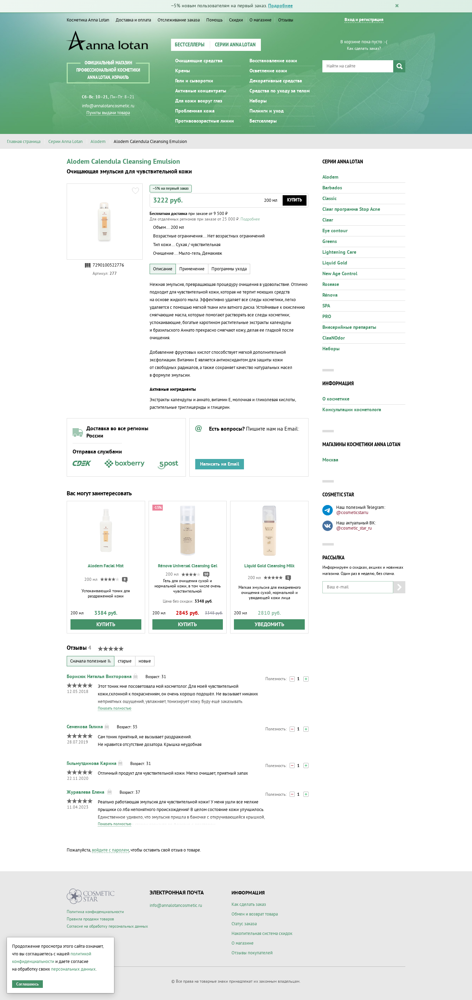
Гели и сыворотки (194, 81)
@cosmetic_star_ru (354, 528)
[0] (292, 679)
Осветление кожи (268, 71)
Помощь (214, 20)
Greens (329, 241)
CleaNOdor (333, 338)
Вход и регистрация (364, 19)
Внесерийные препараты (349, 327)
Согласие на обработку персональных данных (107, 926)
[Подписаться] (399, 587)
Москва (330, 460)
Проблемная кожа (195, 111)
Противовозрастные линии (204, 121)
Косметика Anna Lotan (88, 20)
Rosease (330, 284)
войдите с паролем (110, 850)
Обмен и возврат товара (255, 914)
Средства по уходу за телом (279, 91)
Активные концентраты (200, 91)
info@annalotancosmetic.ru (108, 105)
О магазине (260, 20)
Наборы (258, 101)
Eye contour (335, 231)
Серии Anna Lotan (235, 45)
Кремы (182, 71)
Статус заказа (244, 923)
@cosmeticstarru (352, 512)
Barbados (332, 188)
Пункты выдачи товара (108, 112)
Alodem (98, 141)
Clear (327, 220)
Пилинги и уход (266, 111)
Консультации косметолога (351, 410)
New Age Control (339, 274)
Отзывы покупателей (252, 953)
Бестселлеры (190, 45)
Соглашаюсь (27, 984)
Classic (329, 198)
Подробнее (280, 6)
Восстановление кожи (273, 61)
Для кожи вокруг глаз (198, 101)
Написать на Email (219, 464)
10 (206, 574)
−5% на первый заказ (171, 188)
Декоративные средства (275, 81)
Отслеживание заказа (179, 20)
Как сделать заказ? (364, 48)
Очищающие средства (199, 61)
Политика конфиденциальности (95, 912)
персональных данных (73, 969)
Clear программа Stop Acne (351, 209)
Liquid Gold (334, 263)
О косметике (335, 399)
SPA (326, 306)
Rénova (330, 295)
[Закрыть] (397, 6)
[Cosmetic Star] (91, 896)
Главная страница (23, 141)
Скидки (236, 20)
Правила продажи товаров (90, 919)
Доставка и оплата (133, 20)
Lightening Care (339, 252)
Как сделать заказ (249, 904)
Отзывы (285, 20)
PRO (326, 316)
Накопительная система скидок (262, 933)
